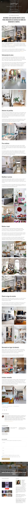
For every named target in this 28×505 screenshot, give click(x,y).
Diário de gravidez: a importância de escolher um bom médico (14, 473)
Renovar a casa (12, 44)
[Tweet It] (4, 410)
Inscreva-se (7, 488)
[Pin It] (6, 410)
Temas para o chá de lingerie (14, 466)
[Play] (7, 485)
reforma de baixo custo (9, 406)
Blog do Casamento (15, 11)
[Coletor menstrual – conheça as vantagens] (5, 429)
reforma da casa (4, 406)
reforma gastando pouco (16, 406)
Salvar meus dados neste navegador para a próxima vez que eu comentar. (11, 455)
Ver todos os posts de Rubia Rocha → (9, 421)
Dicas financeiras (16, 15)
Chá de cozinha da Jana (13, 427)
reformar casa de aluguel (5, 407)
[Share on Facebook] (3, 410)
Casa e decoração (11, 15)
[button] (4, 492)
